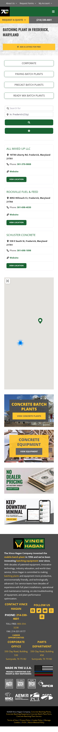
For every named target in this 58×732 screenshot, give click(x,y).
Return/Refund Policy (36, 722)
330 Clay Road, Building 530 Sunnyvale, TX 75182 (16, 655)
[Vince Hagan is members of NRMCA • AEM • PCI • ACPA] (29, 692)
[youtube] (45, 610)
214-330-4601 (20, 617)
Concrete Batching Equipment (18, 714)
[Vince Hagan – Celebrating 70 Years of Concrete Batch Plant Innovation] (5, 8)
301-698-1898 (24, 250)
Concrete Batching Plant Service (29, 716)
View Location (16, 179)
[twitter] (38, 610)
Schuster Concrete (20, 235)
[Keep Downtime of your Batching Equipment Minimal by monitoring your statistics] (29, 499)
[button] (40, 320)
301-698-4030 (24, 207)
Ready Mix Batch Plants (29, 95)
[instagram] (51, 610)
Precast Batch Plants (29, 84)
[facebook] (32, 610)
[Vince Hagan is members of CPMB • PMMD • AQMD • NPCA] (29, 679)
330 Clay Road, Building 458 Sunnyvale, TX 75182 (41, 655)
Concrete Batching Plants (41, 712)
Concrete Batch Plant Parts (40, 714)
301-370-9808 (24, 164)
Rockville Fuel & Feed (22, 192)
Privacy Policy (25, 720)
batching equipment (27, 560)
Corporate (29, 63)
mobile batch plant (14, 557)
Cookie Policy (37, 720)
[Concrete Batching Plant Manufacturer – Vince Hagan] (29, 538)
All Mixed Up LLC (18, 149)
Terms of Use (12, 720)
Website (14, 171)
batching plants (11, 575)
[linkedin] (42, 616)
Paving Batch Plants (29, 74)
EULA (24, 722)
